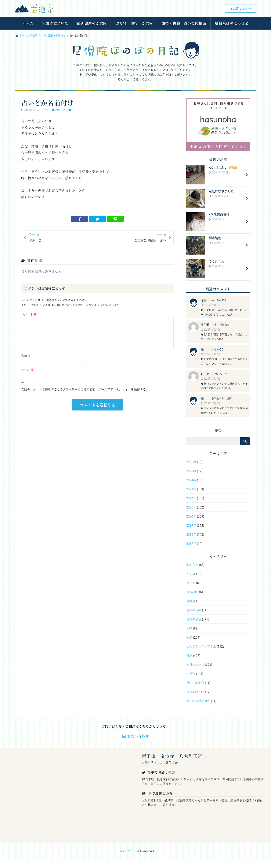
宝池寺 (127, 850)
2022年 (191, 498)
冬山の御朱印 (219, 300)
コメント (29, 314)
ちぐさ (205, 374)
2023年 (191, 489)
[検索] (245, 441)
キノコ (190, 573)
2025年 (191, 471)
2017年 (191, 543)
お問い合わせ (242, 8)
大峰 (189, 628)
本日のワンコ (195, 664)
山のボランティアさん (201, 646)
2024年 (191, 480)
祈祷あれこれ (195, 692)
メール (27, 369)
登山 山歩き (195, 682)
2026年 (191, 461)
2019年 (191, 525)
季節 (189, 637)
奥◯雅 (205, 324)
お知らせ (60, 35)
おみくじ (35, 237)
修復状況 (192, 592)
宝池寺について (55, 23)
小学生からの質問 (221, 398)
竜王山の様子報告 (198, 701)
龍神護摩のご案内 (92, 23)
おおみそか (217, 349)
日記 (189, 655)
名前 (26, 355)
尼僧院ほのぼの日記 (231, 23)
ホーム (28, 23)
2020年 (191, 516)
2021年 (191, 507)
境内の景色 (193, 619)
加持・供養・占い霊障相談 (184, 23)
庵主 (204, 300)
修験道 (190, 601)
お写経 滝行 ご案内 (134, 23)
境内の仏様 (193, 610)
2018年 (191, 534)
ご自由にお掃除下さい (150, 237)
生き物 (190, 673)
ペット (190, 583)
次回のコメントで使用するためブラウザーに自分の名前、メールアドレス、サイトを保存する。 (85, 389)
